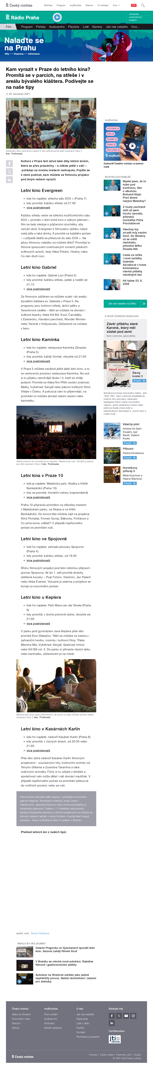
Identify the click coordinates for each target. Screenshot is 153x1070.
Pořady (41, 26)
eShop (15, 1027)
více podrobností (38, 207)
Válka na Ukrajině (21, 1014)
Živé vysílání (112, 150)
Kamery (133, 20)
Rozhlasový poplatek (88, 1036)
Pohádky (110, 139)
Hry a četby (111, 128)
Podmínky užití (123, 1055)
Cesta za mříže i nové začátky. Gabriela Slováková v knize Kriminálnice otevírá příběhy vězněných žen (134, 264)
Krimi (109, 134)
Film (9, 26)
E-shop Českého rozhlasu (122, 316)
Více (135, 26)
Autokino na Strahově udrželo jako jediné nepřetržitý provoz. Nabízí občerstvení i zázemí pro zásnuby (66, 978)
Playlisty (73, 26)
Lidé (86, 26)
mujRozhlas (75, 5)
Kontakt (80, 1032)
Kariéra (80, 1027)
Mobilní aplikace (53, 1027)
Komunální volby (21, 1018)
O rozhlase (103, 5)
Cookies (93, 1055)
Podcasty (49, 1023)
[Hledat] (143, 5)
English (137, 1055)
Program (61, 5)
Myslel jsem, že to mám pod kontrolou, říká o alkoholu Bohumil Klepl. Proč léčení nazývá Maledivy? (134, 191)
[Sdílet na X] (9, 171)
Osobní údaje (106, 1055)
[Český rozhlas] (19, 5)
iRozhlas (48, 5)
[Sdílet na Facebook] (9, 163)
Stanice (89, 5)
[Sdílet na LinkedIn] (9, 179)
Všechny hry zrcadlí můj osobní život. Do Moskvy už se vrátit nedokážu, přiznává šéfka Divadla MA (135, 239)
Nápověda (82, 1018)
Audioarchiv (135, 17)
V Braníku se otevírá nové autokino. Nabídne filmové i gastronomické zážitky (64, 963)
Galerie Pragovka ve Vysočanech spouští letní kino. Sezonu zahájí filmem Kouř (65, 949)
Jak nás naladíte (117, 26)
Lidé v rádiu (82, 1023)
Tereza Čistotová (40, 933)
